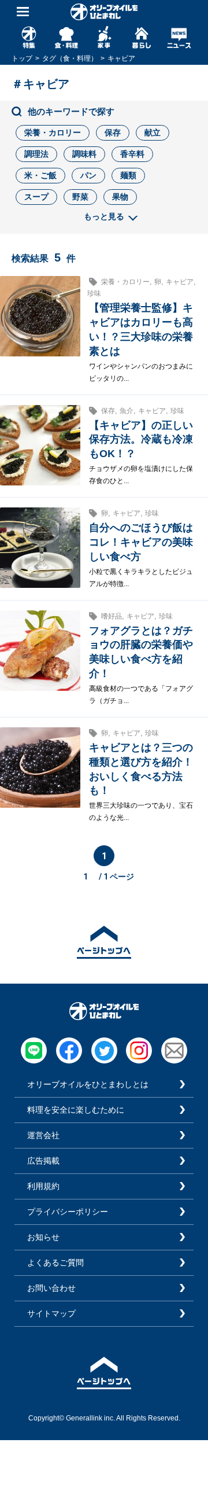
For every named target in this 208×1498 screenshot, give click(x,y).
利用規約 (43, 1186)
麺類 (128, 175)
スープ (36, 196)
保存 (113, 132)
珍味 (94, 293)
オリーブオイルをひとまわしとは (87, 1084)
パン (88, 175)
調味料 (84, 154)
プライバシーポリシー (67, 1211)
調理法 (36, 154)
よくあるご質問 (55, 1262)
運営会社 (43, 1135)
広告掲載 (43, 1160)
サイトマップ (51, 1313)
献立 (152, 132)
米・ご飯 (40, 175)
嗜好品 (111, 616)
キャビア (180, 282)
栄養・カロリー (52, 132)
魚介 (126, 411)
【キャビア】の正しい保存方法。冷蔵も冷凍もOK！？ (141, 439)
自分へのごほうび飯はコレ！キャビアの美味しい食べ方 (141, 542)
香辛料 (132, 154)
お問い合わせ (51, 1288)
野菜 (80, 196)
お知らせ (43, 1237)
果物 (120, 196)
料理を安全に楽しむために (75, 1109)
